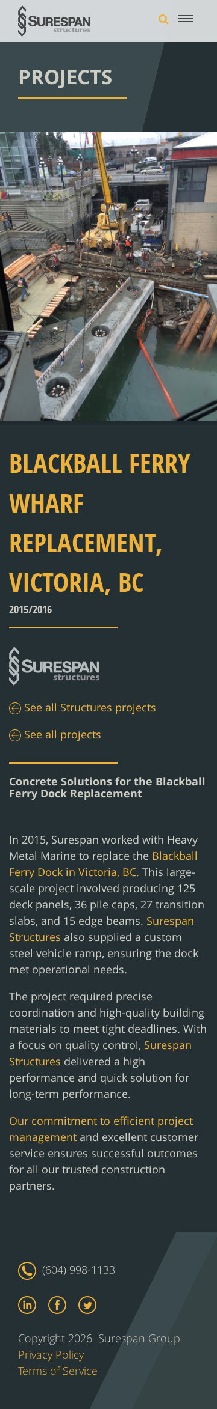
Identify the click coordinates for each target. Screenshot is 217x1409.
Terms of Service (58, 1370)
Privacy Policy (51, 1354)
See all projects (61, 735)
